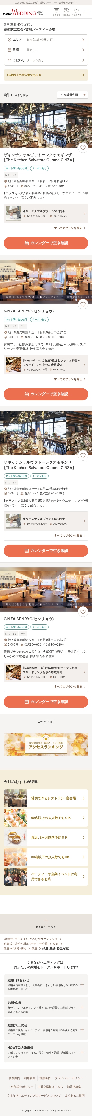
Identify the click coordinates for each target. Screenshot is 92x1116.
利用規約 (29, 1078)
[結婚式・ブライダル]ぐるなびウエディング (31, 939)
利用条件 (45, 1078)
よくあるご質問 (75, 1095)
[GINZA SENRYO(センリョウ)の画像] (46, 282)
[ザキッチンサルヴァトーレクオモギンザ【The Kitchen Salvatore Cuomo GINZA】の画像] (46, 125)
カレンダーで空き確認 (49, 243)
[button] (46, 984)
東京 (56, 943)
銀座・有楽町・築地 (15, 948)
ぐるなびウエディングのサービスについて (34, 1095)
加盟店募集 (74, 1087)
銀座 (34, 948)
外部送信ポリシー (22, 1087)
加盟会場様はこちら (50, 1087)
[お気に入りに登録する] (83, 147)
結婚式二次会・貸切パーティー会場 (26, 943)
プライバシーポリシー (69, 1078)
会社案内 (14, 1078)
